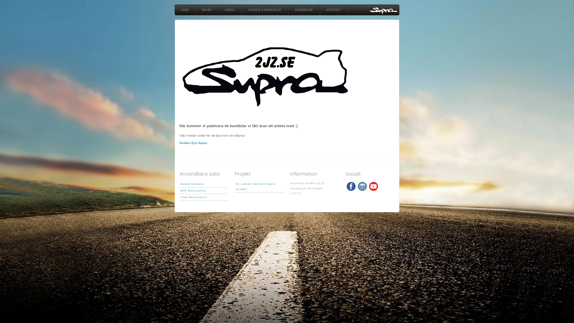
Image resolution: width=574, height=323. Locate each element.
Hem (185, 10)
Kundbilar (304, 10)
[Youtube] (373, 186)
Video (230, 10)
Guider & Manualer (264, 10)
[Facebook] (351, 186)
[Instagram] (362, 186)
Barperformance (192, 184)
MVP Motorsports (193, 190)
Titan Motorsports (193, 197)
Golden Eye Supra (193, 143)
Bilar (206, 10)
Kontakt (333, 10)
